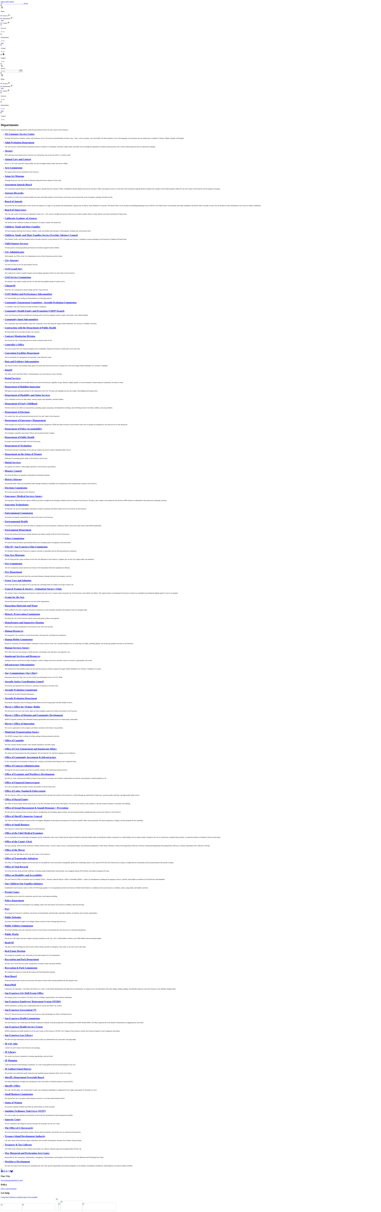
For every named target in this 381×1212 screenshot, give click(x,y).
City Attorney (12, 260)
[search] (21, 70)
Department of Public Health (19, 437)
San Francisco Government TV (21, 1010)
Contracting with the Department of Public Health (30, 327)
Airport (9, 151)
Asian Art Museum (14, 176)
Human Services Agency (17, 647)
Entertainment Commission (19, 513)
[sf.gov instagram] (4, 1172)
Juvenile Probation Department (21, 698)
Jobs (2, 20)
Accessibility (33, 1197)
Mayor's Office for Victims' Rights (22, 706)
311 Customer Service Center (20, 134)
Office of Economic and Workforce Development (29, 774)
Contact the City (6, 1197)
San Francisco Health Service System (24, 1027)
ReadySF (9, 942)
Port (7, 909)
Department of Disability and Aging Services (27, 395)
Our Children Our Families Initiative (24, 883)
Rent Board (11, 976)
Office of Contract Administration (22, 765)
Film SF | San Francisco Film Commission (26, 546)
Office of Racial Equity (16, 799)
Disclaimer (13, 1189)
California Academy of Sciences (21, 218)
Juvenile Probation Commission (21, 690)
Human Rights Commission (19, 639)
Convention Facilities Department (22, 353)
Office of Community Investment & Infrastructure (30, 757)
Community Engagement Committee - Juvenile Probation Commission (40, 302)
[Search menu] (190, 65)
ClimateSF (10, 285)
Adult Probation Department (19, 142)
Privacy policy (5, 1189)
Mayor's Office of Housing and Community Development (34, 715)
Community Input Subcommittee (21, 319)
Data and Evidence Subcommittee (22, 361)
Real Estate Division (15, 951)
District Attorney (13, 479)
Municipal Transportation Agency (22, 732)
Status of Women (13, 1102)
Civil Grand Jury (13, 269)
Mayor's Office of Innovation (19, 723)
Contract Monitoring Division (20, 336)
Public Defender (13, 917)
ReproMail (10, 984)
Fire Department (13, 572)
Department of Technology (18, 445)
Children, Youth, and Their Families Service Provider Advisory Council (41, 235)
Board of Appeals (13, 201)
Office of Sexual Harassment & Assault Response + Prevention (36, 808)
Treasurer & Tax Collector (18, 1144)
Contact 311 (25, 1197)
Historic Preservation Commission (22, 614)
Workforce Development (17, 1161)
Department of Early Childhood (21, 403)
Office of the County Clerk (18, 841)
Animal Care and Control (18, 159)
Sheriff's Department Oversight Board (24, 1077)
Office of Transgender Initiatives (21, 858)
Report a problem (16, 1197)
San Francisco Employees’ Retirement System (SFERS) (33, 1001)
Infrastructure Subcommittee (20, 664)
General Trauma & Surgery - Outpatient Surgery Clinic (33, 589)
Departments (10, 1180)
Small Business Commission (19, 1094)
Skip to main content (7, 1)
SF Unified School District (18, 1069)
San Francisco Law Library (19, 1035)
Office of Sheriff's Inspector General (23, 816)
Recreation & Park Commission (21, 968)
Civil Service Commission (18, 277)
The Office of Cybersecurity (19, 1128)
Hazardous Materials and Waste (21, 605)
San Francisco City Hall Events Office (24, 993)
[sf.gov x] (9, 1172)
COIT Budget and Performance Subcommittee (28, 294)
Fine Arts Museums (15, 555)
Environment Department (18, 530)
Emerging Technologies (17, 504)
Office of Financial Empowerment (22, 782)
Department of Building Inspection (22, 386)
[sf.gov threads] (7, 1172)
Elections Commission (16, 487)
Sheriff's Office (12, 1085)
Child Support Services (16, 243)
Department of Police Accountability (23, 429)
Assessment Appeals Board (18, 184)
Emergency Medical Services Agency (23, 496)
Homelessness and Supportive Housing (24, 622)
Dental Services (13, 378)
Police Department (14, 900)
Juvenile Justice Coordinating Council (24, 681)
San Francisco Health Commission (22, 1018)
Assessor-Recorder (14, 193)
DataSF (8, 370)
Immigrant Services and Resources (22, 656)
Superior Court (12, 1119)
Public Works (12, 934)
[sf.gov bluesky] (11, 1172)
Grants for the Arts (14, 597)
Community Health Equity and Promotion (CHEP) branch (34, 311)
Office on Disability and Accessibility (23, 875)
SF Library (10, 1052)
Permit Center (12, 892)
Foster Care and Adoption (18, 580)
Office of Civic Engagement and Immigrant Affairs (31, 749)
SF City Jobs (11, 1043)
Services (3, 1180)
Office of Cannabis (14, 740)
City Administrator (14, 252)
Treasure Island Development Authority (25, 1136)
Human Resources (14, 631)
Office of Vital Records (16, 866)
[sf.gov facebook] (2, 1172)
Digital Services (13, 462)
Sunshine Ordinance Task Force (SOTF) (25, 1111)
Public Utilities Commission (19, 925)
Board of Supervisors (15, 210)
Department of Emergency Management (25, 420)
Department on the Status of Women (23, 454)
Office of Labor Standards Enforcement (25, 791)
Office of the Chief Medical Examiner (24, 833)
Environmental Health (16, 521)
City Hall (20, 1180)
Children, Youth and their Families (22, 226)
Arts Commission (13, 167)
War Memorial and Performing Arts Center (27, 1153)
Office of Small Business (17, 824)
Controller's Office (14, 344)
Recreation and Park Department (22, 959)
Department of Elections (17, 412)
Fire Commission (13, 563)
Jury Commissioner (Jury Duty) (21, 673)
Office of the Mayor (15, 850)
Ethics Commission (14, 538)
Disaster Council (13, 471)
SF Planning (11, 1060)
